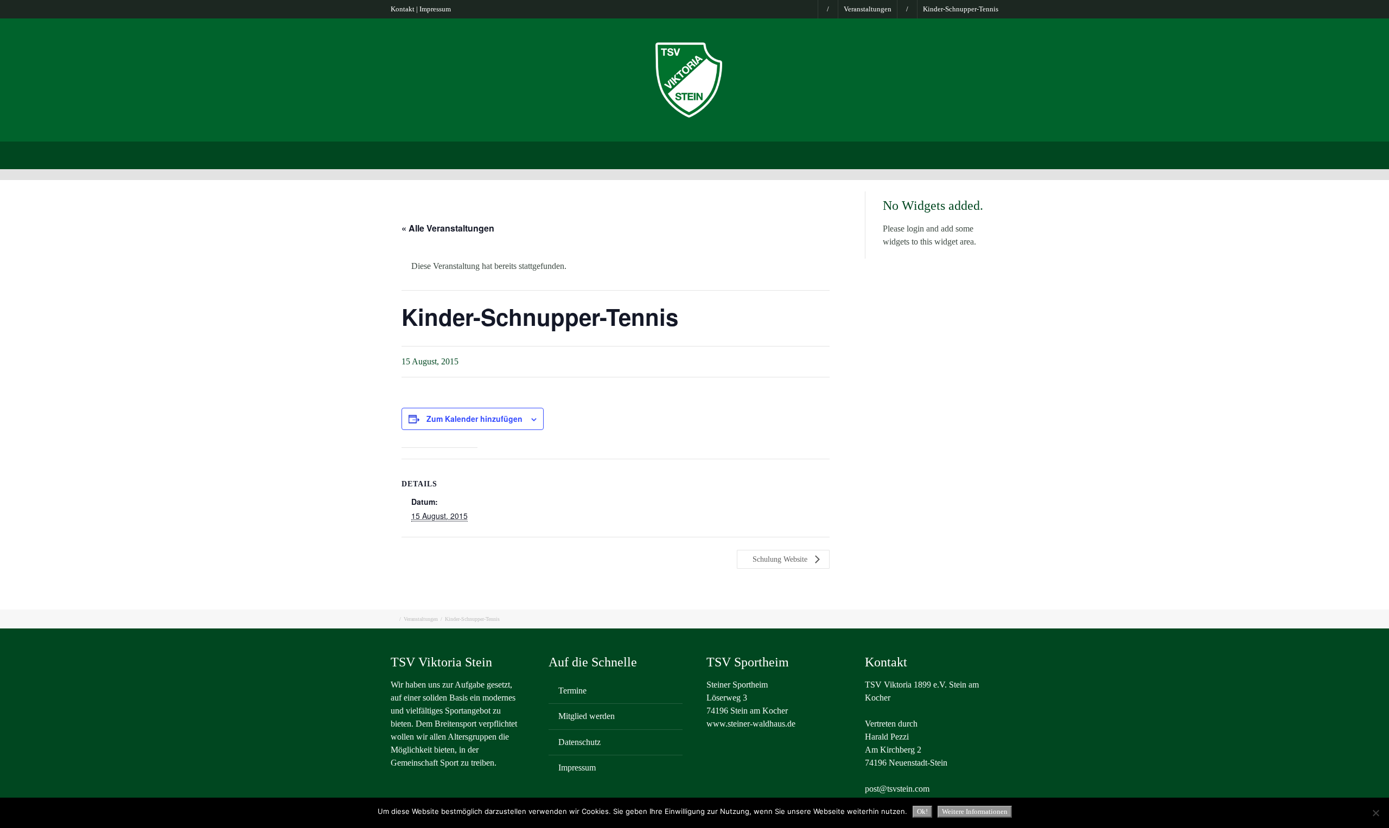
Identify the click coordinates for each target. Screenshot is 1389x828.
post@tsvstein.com (897, 788)
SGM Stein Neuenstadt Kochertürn (545, 154)
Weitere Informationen (975, 811)
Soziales (914, 154)
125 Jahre (963, 154)
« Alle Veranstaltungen (448, 228)
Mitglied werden (586, 716)
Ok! (922, 811)
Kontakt (403, 9)
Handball (864, 154)
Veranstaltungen (867, 9)
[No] (1375, 812)
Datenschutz (579, 742)
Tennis (817, 154)
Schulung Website (781, 559)
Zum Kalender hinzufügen (474, 418)
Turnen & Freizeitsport (709, 154)
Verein (454, 154)
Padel (777, 154)
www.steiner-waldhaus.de (750, 723)
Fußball (638, 154)
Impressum (435, 9)
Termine (572, 690)
